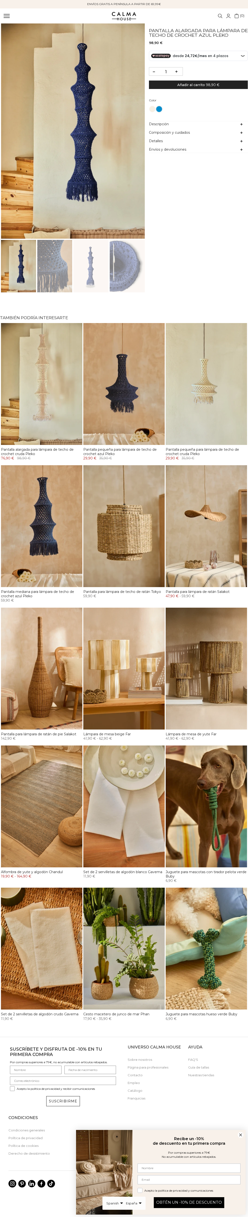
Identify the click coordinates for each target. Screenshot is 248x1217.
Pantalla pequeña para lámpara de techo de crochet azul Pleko (120, 451)
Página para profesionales (148, 1067)
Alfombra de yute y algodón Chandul (32, 872)
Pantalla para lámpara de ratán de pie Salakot (38, 734)
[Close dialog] (241, 1135)
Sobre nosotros (140, 1060)
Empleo (134, 1083)
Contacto (135, 1075)
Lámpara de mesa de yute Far (191, 734)
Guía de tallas (198, 1067)
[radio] (152, 109)
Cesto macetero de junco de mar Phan (116, 1014)
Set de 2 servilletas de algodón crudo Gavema (39, 1014)
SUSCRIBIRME (63, 1101)
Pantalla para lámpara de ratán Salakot (198, 592)
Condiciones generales (26, 1130)
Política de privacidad (25, 1138)
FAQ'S (193, 1060)
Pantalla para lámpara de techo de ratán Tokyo (122, 592)
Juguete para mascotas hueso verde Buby (201, 1014)
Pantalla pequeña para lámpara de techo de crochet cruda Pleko (202, 451)
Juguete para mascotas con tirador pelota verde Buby (206, 874)
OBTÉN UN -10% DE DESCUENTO (189, 1202)
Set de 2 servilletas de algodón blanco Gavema (122, 872)
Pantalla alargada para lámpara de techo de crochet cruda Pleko (37, 451)
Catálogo (135, 1090)
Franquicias (136, 1098)
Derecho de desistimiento (29, 1153)
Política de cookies (23, 1146)
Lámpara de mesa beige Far (107, 734)
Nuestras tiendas (201, 1075)
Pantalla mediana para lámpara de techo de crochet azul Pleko (37, 594)
